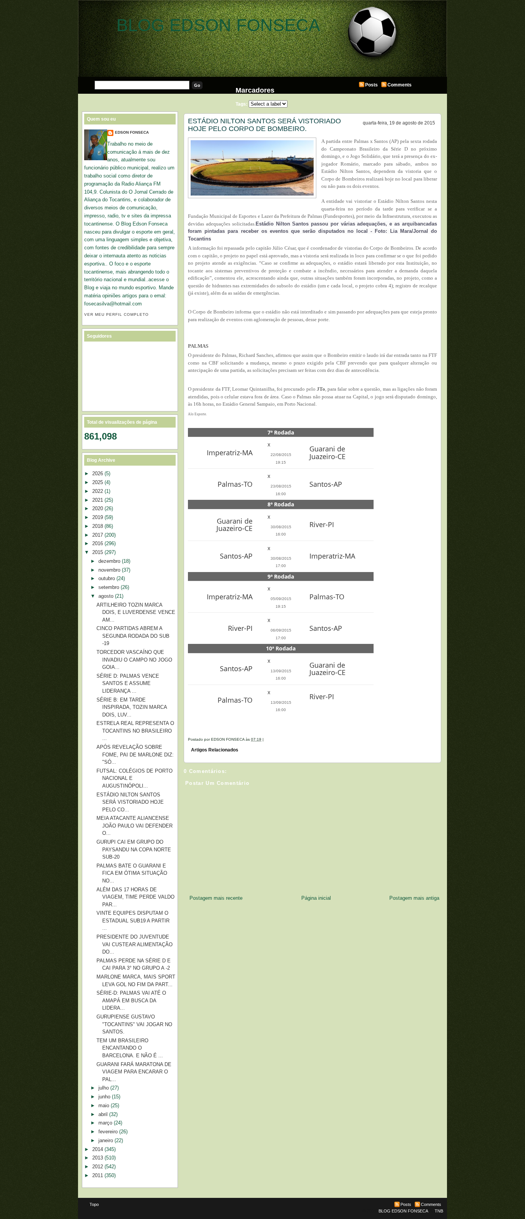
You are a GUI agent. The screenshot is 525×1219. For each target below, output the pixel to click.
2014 (97, 1149)
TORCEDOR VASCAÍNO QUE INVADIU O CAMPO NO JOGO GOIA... (134, 659)
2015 (97, 552)
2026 (97, 473)
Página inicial (316, 898)
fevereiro (108, 1131)
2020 (97, 508)
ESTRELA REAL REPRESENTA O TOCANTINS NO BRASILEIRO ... (135, 730)
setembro (108, 587)
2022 (97, 491)
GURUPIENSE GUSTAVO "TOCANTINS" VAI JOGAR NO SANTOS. (134, 1024)
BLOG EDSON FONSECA (218, 25)
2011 (97, 1175)
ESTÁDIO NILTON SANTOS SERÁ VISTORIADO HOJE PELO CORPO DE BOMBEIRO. (264, 125)
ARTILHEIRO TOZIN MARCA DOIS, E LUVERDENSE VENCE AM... (135, 612)
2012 (97, 1166)
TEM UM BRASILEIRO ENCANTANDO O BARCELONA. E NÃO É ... (129, 1048)
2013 (97, 1158)
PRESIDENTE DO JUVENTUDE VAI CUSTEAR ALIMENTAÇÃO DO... (134, 944)
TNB (439, 1211)
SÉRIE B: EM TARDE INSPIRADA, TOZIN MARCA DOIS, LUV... (131, 707)
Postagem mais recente (216, 898)
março (105, 1123)
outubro (106, 578)
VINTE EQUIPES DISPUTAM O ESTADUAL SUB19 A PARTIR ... (132, 920)
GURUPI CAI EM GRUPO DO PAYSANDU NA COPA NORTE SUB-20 (133, 849)
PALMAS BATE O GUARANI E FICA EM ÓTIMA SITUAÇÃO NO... (131, 873)
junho (104, 1097)
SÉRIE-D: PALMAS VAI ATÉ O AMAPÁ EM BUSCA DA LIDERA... (131, 1000)
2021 (97, 500)
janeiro (105, 1140)
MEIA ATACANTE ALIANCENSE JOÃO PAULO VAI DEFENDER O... (134, 825)
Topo (94, 1204)
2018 (97, 526)
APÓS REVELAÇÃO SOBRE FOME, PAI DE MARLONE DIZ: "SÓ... (135, 754)
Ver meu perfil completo (116, 314)
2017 (97, 535)
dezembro (109, 561)
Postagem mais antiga (414, 898)
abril (103, 1114)
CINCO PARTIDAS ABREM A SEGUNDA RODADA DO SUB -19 (132, 635)
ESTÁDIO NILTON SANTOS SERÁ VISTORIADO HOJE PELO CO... (130, 802)
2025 (97, 482)
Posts (371, 85)
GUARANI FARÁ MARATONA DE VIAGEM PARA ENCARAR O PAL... (133, 1071)
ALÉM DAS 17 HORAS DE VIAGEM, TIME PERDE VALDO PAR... (135, 897)
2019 (97, 517)
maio (103, 1105)
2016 (97, 543)
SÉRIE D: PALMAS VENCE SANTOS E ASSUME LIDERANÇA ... (127, 683)
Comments (399, 85)
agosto (105, 596)
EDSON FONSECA (132, 132)
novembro (109, 570)
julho (103, 1088)
